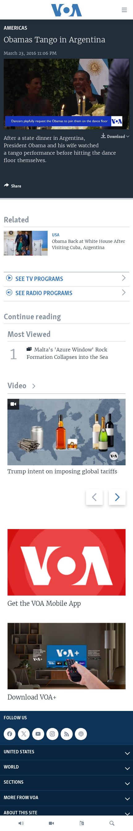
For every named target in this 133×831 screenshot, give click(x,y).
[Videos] (51, 823)
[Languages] (81, 823)
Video (16, 386)
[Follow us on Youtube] (38, 734)
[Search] (112, 823)
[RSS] (66, 734)
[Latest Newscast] (21, 823)
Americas (15, 28)
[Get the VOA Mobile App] (66, 562)
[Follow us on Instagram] (52, 734)
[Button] (12, 187)
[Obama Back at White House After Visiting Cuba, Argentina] (26, 243)
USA (55, 235)
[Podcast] (81, 734)
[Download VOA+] (66, 656)
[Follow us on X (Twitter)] (24, 734)
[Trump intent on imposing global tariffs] (66, 432)
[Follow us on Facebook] (9, 734)
